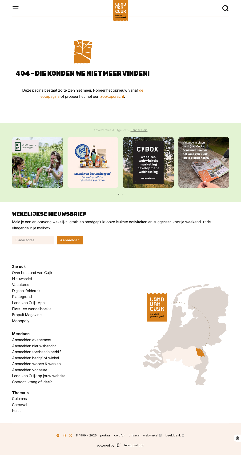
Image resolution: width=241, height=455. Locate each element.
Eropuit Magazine (27, 314)
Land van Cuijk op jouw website (38, 375)
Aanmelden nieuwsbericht (34, 346)
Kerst (16, 410)
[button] (118, 194)
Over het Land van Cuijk (32, 272)
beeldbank (173, 435)
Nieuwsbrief (22, 278)
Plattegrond (22, 296)
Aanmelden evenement (31, 339)
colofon (119, 435)
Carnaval (19, 404)
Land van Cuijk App (28, 302)
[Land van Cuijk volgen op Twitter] (70, 435)
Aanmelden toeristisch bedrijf (36, 351)
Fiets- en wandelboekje (32, 308)
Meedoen (21, 333)
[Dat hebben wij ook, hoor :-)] (203, 162)
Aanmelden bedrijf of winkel (35, 358)
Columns (19, 398)
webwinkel (150, 435)
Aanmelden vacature (29, 370)
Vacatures (20, 284)
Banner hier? (139, 130)
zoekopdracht (112, 96)
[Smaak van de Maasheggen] (93, 162)
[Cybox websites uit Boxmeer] (148, 162)
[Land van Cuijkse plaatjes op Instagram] (64, 435)
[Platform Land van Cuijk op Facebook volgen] (57, 435)
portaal (105, 435)
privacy (134, 435)
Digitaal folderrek (26, 290)
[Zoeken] (225, 8)
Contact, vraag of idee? (32, 382)
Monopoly (20, 320)
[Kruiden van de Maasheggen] (37, 162)
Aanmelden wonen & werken (36, 363)
